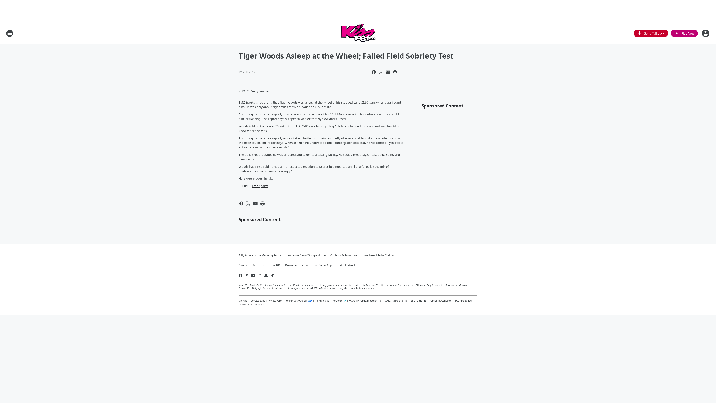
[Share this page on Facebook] (373, 72)
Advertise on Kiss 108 (267, 265)
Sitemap (243, 300)
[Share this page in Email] (387, 72)
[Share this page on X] (380, 72)
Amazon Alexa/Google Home (307, 255)
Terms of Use (322, 300)
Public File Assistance (441, 300)
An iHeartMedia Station (379, 255)
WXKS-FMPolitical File (396, 300)
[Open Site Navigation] (9, 33)
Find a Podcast (345, 265)
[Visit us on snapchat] (266, 275)
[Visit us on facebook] (240, 275)
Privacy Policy (275, 300)
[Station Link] (358, 33)
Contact (243, 265)
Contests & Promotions (345, 255)
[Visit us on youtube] (253, 275)
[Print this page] (395, 72)
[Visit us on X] (247, 275)
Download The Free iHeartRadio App (308, 265)
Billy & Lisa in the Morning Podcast (261, 255)
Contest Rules (258, 300)
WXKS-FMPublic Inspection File (365, 300)
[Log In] (706, 33)
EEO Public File (418, 300)
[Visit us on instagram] (259, 275)
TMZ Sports (260, 186)
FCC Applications (463, 300)
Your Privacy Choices (296, 300)
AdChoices (338, 300)
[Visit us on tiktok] (272, 275)
